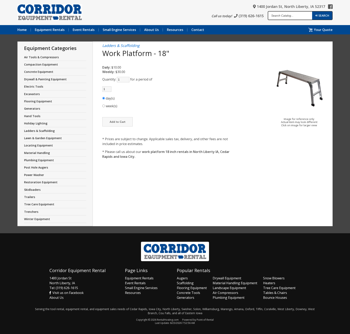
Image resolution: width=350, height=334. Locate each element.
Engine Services (119, 30)
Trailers (29, 197)
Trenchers (31, 212)
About (151, 30)
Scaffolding (185, 283)
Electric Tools (33, 86)
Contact (197, 30)
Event (84, 30)
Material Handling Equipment (235, 283)
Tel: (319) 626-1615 (63, 288)
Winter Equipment (37, 219)
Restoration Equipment (41, 182)
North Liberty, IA (62, 283)
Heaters (269, 283)
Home (22, 30)
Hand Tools (32, 116)
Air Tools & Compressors (41, 57)
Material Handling (37, 153)
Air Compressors (225, 293)
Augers (182, 278)
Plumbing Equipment (39, 160)
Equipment (50, 30)
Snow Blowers (274, 278)
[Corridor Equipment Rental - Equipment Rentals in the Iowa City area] (49, 13)
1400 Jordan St (60, 278)
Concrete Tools (188, 293)
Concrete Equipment (38, 72)
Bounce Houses (275, 297)
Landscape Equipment (229, 288)
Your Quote (323, 30)
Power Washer (34, 175)
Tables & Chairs (275, 293)
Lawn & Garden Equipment (43, 138)
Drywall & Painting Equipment (45, 79)
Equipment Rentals (139, 278)
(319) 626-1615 (251, 15)
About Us (56, 297)
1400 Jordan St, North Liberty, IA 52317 (290, 6)
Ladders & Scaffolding (39, 131)
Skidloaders (32, 190)
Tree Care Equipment (39, 204)
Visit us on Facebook (68, 293)
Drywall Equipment (227, 278)
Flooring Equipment (38, 101)
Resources (175, 30)
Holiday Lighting (35, 123)
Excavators (32, 94)
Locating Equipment (38, 145)
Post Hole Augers (36, 167)
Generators (32, 108)
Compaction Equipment (41, 64)
